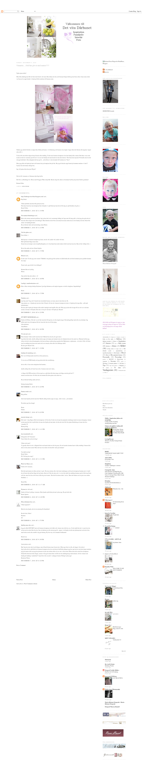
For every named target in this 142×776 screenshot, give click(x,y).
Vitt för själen (25, 232)
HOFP (107, 451)
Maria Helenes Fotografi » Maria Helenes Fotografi (114, 703)
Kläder (114, 346)
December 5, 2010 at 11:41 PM (33, 429)
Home (54, 580)
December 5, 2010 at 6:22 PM (32, 312)
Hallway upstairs (107, 341)
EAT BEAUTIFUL (118, 678)
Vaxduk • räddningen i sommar (112, 465)
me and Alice (108, 612)
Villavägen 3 (108, 500)
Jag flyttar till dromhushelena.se (113, 482)
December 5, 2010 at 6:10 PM (32, 279)
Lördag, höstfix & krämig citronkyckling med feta (111, 422)
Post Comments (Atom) (30, 584)
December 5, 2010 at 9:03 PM (32, 412)
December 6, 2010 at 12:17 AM (33, 484)
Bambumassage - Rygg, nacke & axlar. (118, 627)
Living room (110, 348)
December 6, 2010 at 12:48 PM (33, 497)
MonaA (23, 256)
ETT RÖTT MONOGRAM (28, 317)
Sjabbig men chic (26, 525)
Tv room (106, 367)
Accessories (106, 337)
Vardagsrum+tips (122, 370)
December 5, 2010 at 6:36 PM (32, 329)
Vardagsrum (108, 369)
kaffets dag (115, 601)
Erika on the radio (108, 339)
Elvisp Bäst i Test (109, 459)
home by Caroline (110, 513)
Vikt (105, 372)
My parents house (116, 355)
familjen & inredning (27, 353)
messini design (25, 417)
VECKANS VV (117, 640)
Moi (107, 355)
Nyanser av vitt (25, 489)
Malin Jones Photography (112, 689)
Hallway (119, 339)
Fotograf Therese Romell (112, 707)
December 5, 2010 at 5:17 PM (32, 251)
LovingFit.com (109, 439)
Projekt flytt (116, 515)
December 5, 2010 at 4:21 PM (32, 228)
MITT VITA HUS (110, 638)
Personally (106, 357)
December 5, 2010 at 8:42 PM (32, 387)
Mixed (123, 353)
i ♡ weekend (116, 528)
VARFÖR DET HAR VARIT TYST (114, 453)
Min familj (116, 353)
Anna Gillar (108, 458)
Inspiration (122, 341)
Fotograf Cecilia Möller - (112, 670)
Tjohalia (23, 298)
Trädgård (121, 365)
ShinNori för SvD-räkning (111, 672)
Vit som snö (24, 334)
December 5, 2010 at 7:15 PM (32, 348)
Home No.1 (108, 625)
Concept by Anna (110, 470)
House (114, 341)
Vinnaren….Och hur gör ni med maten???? (32, 65)
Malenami (108, 660)
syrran (122, 361)
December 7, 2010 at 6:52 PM (32, 561)
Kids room (25, 186)
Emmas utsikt (25, 391)
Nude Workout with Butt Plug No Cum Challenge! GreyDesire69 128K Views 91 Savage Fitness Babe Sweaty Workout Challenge (114, 474)
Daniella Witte (109, 567)
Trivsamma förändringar (28, 215)
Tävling (105, 363)
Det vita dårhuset (108, 70)
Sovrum (113, 361)
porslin (104, 359)
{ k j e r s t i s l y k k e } (111, 554)
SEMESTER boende (108, 111)
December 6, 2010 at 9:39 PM (32, 539)
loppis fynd (118, 348)
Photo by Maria (25, 464)
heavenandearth (25, 434)
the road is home (110, 664)
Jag (115, 343)
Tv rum (117, 367)
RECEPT (111, 359)
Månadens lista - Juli (118, 489)
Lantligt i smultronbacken (28, 283)
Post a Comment (21, 565)
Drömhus (107, 481)
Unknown (106, 72)
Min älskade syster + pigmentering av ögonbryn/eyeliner (114, 351)
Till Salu (122, 363)
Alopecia (113, 337)
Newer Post (19, 580)
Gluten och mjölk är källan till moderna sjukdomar (114, 427)
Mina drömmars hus (26, 502)
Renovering (120, 359)
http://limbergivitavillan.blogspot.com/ (32, 196)
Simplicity (108, 464)
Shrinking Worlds (109, 666)
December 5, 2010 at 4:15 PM (32, 211)
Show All (124, 651)
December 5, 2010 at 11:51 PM (33, 459)
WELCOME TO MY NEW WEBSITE (118, 569)
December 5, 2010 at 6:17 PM (32, 293)
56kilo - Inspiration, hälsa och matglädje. (113, 419)
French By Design (110, 526)
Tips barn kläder (113, 365)
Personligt (118, 357)
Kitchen (108, 346)
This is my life (46, 180)
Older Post (88, 580)
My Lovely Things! (110, 586)
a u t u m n (115, 614)
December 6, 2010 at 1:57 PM (32, 520)
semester (105, 361)
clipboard (108, 487)
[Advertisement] (71, 4)
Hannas (107, 599)
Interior (108, 343)
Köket (123, 345)
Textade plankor (113, 363)
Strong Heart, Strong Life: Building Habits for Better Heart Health (118, 430)
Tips (104, 365)
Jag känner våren (117, 542)
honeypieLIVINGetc (111, 676)
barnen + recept (120, 337)
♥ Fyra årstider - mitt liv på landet (113, 540)
